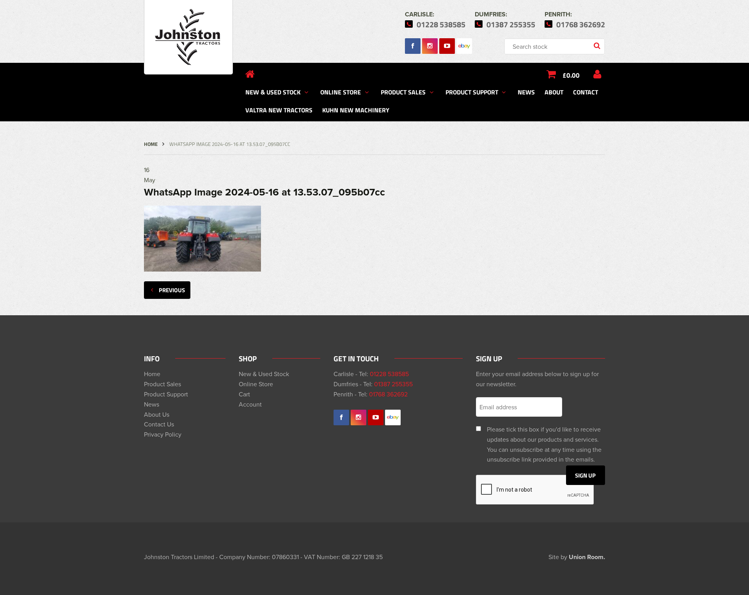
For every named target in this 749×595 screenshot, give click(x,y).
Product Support (471, 91)
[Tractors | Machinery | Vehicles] (188, 37)
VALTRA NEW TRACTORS (278, 109)
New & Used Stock (272, 91)
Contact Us (159, 424)
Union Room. (587, 556)
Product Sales (403, 91)
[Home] (250, 74)
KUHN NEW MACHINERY (355, 109)
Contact (585, 91)
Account (250, 404)
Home (151, 143)
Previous (172, 290)
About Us (156, 414)
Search (597, 46)
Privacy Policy (162, 434)
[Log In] (597, 74)
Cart (244, 394)
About (554, 91)
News (526, 91)
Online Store (340, 91)
